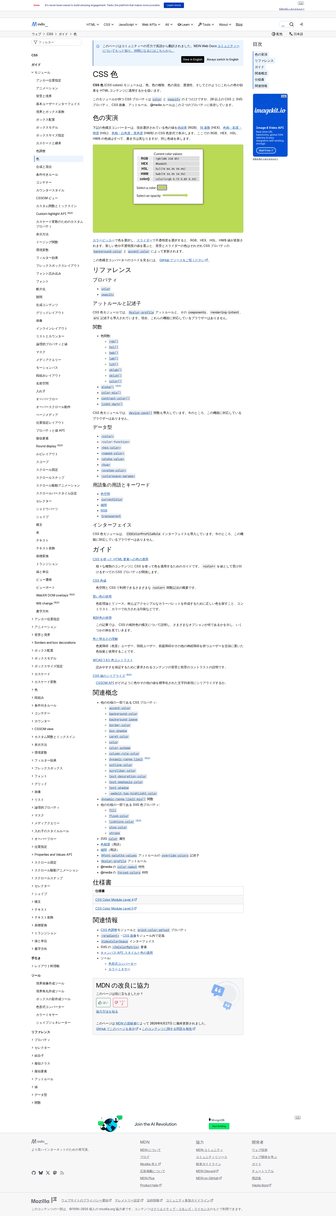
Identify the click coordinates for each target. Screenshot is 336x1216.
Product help (149, 1185)
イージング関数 (47, 242)
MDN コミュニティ (209, 1150)
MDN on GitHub (207, 1178)
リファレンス (264, 61)
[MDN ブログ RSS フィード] (62, 1172)
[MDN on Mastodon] (55, 1172)
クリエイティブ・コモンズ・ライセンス (181, 1209)
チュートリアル (263, 1171)
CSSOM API (105, 683)
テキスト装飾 (45, 548)
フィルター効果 (47, 258)
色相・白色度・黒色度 (127, 133)
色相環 (105, 844)
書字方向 (42, 611)
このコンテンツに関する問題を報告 (167, 1029)
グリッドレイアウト (50, 313)
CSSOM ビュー (47, 198)
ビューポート (45, 587)
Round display (46, 446)
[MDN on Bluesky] (40, 1172)
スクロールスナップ (50, 477)
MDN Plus (147, 1178)
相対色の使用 (102, 618)
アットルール (44, 1079)
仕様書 (259, 79)
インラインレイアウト (51, 328)
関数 (97, 327)
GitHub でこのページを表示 (115, 1029)
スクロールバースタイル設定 (56, 493)
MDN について (150, 1150)
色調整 (41, 151)
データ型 (102, 427)
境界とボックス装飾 (50, 112)
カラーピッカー (104, 240)
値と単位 (42, 572)
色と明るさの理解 (105, 639)
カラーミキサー (119, 969)
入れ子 (41, 391)
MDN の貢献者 (126, 1023)
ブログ (144, 1157)
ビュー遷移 (44, 580)
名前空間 (42, 383)
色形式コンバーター (122, 964)
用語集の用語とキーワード (121, 485)
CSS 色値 (99, 580)
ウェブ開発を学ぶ (264, 1157)
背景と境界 (44, 96)
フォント (42, 281)
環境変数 (42, 250)
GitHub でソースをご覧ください (182, 260)
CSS (34, 55)
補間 (104, 505)
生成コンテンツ (47, 305)
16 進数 (205, 128)
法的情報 (153, 1200)
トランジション (47, 564)
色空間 (105, 494)
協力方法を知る (107, 1011)
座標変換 (42, 556)
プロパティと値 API (50, 430)
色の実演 (261, 54)
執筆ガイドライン (208, 1164)
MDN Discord (205, 1171)
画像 (39, 320)
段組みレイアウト (48, 375)
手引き (36, 958)
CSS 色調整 (109, 930)
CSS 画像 (129, 936)
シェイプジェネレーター (53, 1022)
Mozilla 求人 (149, 1164)
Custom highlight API (51, 214)
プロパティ (105, 280)
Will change (44, 603)
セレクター (44, 501)
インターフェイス (112, 525)
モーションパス (47, 368)
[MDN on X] (48, 1172)
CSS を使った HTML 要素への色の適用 (120, 559)
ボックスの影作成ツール (53, 999)
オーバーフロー (47, 399)
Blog (239, 24)
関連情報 (261, 86)
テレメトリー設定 (127, 1200)
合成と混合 (44, 167)
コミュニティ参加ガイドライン (188, 1200)
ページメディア (47, 415)
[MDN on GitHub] (33, 1172)
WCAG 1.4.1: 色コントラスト (113, 660)
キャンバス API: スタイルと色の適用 (127, 953)
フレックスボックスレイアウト (58, 265)
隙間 (39, 297)
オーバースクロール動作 (53, 407)
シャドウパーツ (47, 509)
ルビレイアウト (47, 454)
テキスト (42, 540)
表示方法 (42, 234)
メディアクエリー (48, 360)
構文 (39, 525)
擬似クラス (42, 1063)
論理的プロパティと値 (51, 344)
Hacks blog (260, 1185)
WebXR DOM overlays (52, 595)
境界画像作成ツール (50, 983)
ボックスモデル (47, 127)
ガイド (259, 67)
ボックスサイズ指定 (50, 135)
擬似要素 (42, 438)
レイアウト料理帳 (47, 966)
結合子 (39, 1055)
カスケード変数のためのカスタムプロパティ (59, 224)
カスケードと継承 (48, 143)
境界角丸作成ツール (50, 991)
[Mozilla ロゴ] (43, 1200)
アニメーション (47, 88)
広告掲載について (152, 1171)
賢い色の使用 (102, 596)
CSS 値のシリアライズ (109, 676)
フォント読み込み (48, 273)
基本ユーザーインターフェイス (58, 104)
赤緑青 (182, 128)
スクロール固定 (47, 470)
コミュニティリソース (211, 1157)
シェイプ (42, 517)
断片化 (41, 289)
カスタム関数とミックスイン (56, 206)
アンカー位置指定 (48, 80)
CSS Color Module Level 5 (114, 908)
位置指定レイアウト (50, 423)
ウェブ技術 (260, 1150)
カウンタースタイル (50, 190)
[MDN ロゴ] (39, 1141)
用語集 (256, 1178)
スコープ (42, 462)
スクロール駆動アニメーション (58, 485)
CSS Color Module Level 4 (114, 900)
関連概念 (261, 73)
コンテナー (44, 182)
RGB (104, 510)
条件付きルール (47, 174)
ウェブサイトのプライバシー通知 (84, 1200)
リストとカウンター (50, 336)
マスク (41, 352)
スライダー (144, 240)
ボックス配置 (45, 119)
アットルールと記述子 (117, 303)
